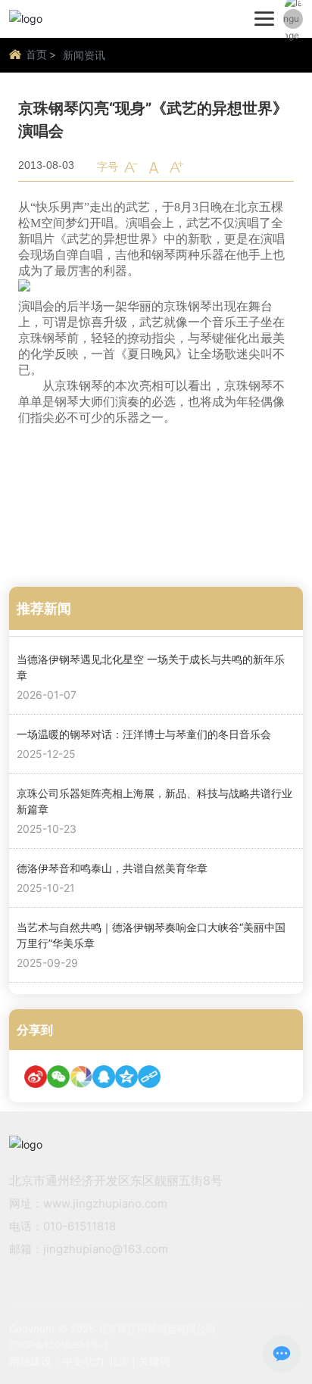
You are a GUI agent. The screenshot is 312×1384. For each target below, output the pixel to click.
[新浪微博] (35, 1076)
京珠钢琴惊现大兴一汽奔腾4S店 (144, 537)
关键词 (154, 1360)
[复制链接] (149, 1076)
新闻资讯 (84, 54)
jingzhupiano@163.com (105, 1249)
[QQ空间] (126, 1076)
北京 (118, 1360)
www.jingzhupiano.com (105, 1203)
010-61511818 (79, 1226)
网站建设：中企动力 (57, 1360)
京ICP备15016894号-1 (58, 1345)
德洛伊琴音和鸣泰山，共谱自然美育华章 (112, 868)
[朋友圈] (81, 1076)
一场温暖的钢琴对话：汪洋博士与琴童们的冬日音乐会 (144, 734)
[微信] (58, 1076)
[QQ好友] (103, 1076)
